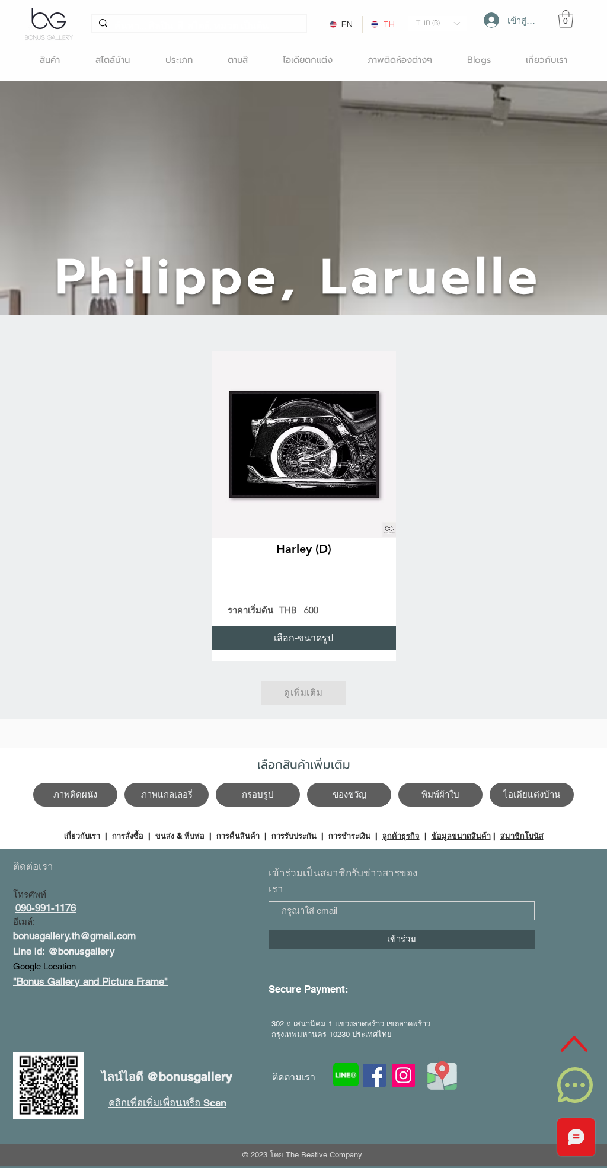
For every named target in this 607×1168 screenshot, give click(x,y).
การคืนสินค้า (238, 835)
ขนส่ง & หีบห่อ (180, 835)
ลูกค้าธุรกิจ (401, 835)
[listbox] (437, 23)
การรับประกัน (294, 835)
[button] (437, 23)
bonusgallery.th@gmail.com (74, 936)
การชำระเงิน (349, 835)
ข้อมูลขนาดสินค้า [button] (461, 835)
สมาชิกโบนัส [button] (522, 835)
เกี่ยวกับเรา (83, 835)
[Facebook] (374, 1075)
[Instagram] (403, 1075)
